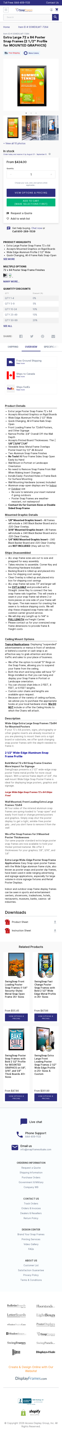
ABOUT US (31, 1260)
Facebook (13, 1437)
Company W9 (31, 1187)
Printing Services (31, 1239)
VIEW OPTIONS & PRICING (16, 1017)
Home (6, 27)
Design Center (31, 1229)
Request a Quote (31, 1167)
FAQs (31, 1249)
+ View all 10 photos (14, 143)
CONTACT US (31, 1198)
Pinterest (31, 1437)
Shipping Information (31, 1172)
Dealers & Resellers (31, 1213)
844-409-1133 (22, 2)
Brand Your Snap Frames (31, 1234)
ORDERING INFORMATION (31, 1163)
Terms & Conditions (31, 1280)
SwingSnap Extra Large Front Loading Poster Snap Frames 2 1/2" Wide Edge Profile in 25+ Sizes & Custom (45, 1064)
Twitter (22, 1437)
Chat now (36, 228)
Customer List (31, 1265)
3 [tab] (36, 113)
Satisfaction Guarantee (31, 1270)
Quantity (10, 168)
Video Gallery (31, 1244)
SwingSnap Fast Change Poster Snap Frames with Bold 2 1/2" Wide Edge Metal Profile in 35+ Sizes (45, 989)
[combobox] (31, 17)
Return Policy (31, 1218)
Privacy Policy (31, 1275)
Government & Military (31, 1182)
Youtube (49, 1437)
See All (7, 326)
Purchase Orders (31, 1177)
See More (9, 259)
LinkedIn (40, 1437)
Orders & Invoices (31, 1208)
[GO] (55, 17)
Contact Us (52, 2)
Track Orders (31, 1203)
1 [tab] (26, 113)
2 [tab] (31, 113)
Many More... (11, 281)
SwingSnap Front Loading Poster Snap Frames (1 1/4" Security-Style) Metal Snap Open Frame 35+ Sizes (16, 989)
